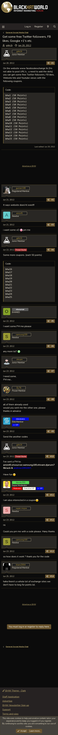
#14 (52, 576)
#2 (52, 200)
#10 (52, 456)
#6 (52, 346)
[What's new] (48, 26)
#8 (52, 399)
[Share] (48, 63)
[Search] (54, 26)
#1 (52, 63)
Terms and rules (10, 713)
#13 (52, 551)
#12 (52, 520)
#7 (52, 371)
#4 (52, 250)
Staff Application (10, 696)
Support (6, 709)
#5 (52, 321)
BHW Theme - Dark (15, 690)
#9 (52, 431)
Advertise (7, 701)
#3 (52, 224)
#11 (52, 495)
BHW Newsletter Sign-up (15, 705)
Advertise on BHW (29, 166)
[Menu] (3, 26)
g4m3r (9, 45)
